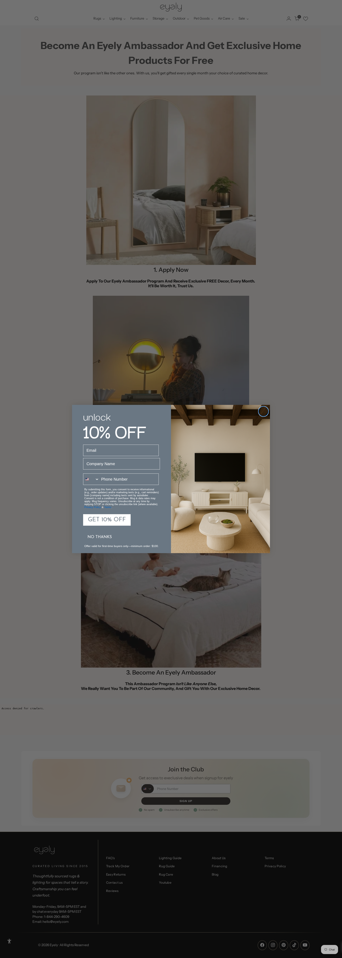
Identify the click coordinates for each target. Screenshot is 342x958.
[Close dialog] (263, 411)
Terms (107, 507)
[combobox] (91, 479)
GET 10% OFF (107, 520)
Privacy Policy (92, 507)
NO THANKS (99, 537)
